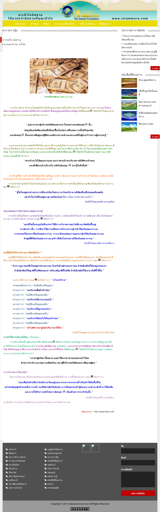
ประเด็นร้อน (14, 464)
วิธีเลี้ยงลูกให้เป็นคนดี (148, 92)
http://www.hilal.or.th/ (104, 411)
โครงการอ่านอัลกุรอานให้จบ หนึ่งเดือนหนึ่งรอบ (138, 37)
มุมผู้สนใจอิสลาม (55, 449)
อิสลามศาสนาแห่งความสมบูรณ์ (147, 103)
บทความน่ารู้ (53, 468)
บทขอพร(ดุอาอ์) (54, 453)
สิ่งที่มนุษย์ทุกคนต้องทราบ (148, 114)
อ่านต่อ (155, 68)
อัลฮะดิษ (12, 472)
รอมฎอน (51, 472)
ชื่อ (122, 446)
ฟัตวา (46, 23)
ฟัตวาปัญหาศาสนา (17, 476)
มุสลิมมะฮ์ (13, 479)
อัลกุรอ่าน (13, 468)
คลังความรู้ (52, 476)
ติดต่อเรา (105, 23)
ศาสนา (34, 23)
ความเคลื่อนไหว (65, 23)
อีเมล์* (123, 457)
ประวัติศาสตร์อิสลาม (18, 483)
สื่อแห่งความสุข (146, 123)
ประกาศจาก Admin (133, 30)
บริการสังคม (87, 23)
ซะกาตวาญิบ (10, 30)
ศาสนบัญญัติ (53, 487)
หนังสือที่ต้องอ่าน (131, 74)
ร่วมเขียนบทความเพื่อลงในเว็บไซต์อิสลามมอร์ (139, 45)
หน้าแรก (20, 23)
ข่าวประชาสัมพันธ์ (17, 460)
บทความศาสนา (15, 487)
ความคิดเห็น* (127, 469)
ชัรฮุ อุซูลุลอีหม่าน (147, 79)
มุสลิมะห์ (51, 464)
